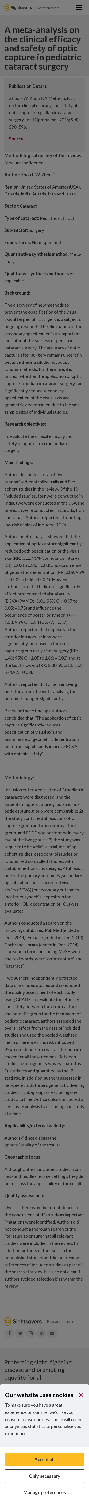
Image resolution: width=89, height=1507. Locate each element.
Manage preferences (44, 1492)
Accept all (44, 1459)
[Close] (81, 1395)
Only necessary (44, 1476)
